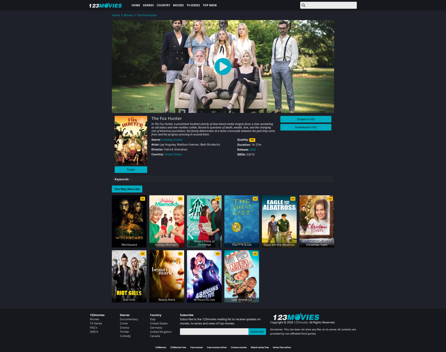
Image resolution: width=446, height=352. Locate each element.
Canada (155, 336)
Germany (156, 327)
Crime (124, 323)
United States (173, 154)
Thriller (124, 332)
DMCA (94, 332)
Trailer (131, 170)
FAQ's (93, 327)
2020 (252, 149)
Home (136, 5)
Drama (177, 140)
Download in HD (306, 127)
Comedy (166, 140)
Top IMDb (210, 5)
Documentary (129, 319)
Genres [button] (148, 5)
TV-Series (193, 5)
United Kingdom (161, 332)
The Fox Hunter (147, 15)
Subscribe (257, 332)
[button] (223, 66)
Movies (178, 5)
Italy (153, 319)
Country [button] (163, 5)
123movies (301, 322)
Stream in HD (306, 119)
